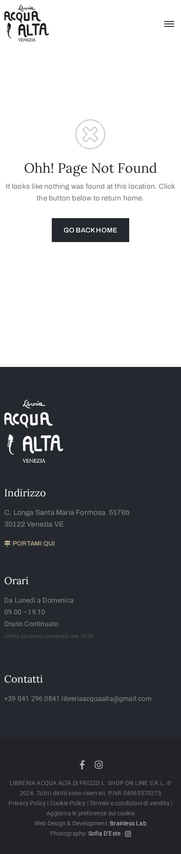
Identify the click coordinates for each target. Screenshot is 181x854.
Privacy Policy (27, 803)
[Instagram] (98, 764)
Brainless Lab (128, 823)
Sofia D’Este (104, 833)
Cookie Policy (68, 803)
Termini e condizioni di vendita (130, 803)
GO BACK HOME (90, 230)
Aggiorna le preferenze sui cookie (90, 813)
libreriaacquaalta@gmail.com (106, 699)
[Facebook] (82, 764)
